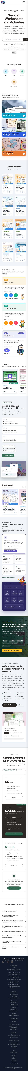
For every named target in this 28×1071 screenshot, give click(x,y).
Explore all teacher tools (8, 577)
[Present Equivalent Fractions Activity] (7, 192)
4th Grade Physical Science (14, 1044)
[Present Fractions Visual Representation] (20, 192)
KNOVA (14, 1013)
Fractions (12, 44)
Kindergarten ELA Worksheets (14, 979)
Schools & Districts (14, 1063)
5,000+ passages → (21, 705)
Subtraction (12, 640)
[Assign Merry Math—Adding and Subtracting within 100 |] (14, 512)
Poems (14, 52)
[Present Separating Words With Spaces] (7, 237)
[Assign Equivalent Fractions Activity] (9, 192)
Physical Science (14, 1034)
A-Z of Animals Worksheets (14, 998)
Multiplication (20, 640)
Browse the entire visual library (12, 650)
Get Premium (14, 834)
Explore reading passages (8, 705)
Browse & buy (14, 865)
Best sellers (11, 169)
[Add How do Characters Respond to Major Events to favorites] (25, 220)
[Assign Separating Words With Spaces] (9, 237)
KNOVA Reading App (14, 1015)
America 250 (14, 1048)
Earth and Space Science (14, 1035)
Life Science (14, 1032)
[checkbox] (11, 192)
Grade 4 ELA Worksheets (14, 986)
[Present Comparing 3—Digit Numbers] (7, 214)
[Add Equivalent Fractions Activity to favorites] (12, 175)
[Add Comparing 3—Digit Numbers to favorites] (12, 197)
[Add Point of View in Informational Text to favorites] (16, 370)
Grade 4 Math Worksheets (14, 976)
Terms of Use (14, 1058)
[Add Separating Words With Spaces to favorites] (12, 220)
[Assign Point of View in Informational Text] (14, 391)
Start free (14, 797)
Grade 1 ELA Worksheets (14, 981)
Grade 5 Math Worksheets (14, 977)
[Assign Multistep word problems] (9, 260)
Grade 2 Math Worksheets (14, 972)
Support (14, 1057)
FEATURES (14, 1046)
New (18, 169)
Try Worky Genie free (10, 550)
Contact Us (14, 1062)
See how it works (8, 455)
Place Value (21, 49)
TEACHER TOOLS (14, 1018)
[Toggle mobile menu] (24, 2)
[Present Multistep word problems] (7, 260)
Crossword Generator (14, 1026)
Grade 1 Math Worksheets (14, 971)
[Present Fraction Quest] (20, 260)
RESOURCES (14, 1027)
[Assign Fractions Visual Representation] (22, 192)
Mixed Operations (13, 643)
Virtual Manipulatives (14, 1020)
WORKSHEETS (14, 965)
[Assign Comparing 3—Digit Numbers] (9, 214)
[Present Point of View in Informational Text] (12, 391)
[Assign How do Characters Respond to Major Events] (22, 237)
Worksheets (14, 1002)
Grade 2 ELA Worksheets (14, 982)
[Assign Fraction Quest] (22, 260)
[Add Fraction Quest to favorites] (25, 243)
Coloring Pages (14, 996)
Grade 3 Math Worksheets (14, 974)
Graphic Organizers (14, 47)
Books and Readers (14, 1005)
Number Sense (6, 645)
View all (24, 366)
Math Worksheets (14, 993)
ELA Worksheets (14, 994)
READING (14, 1007)
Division (5, 643)
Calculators (14, 1021)
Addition (5, 640)
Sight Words (21, 44)
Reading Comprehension (10, 49)
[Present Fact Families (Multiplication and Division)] (20, 214)
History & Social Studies (14, 1040)
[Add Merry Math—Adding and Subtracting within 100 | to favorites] (16, 490)
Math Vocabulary (14, 1029)
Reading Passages (14, 1004)
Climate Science (14, 1037)
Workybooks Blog (14, 1052)
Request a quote (13, 888)
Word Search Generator (14, 1024)
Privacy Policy (14, 1060)
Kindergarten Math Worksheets (14, 969)
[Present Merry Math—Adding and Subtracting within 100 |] (12, 512)
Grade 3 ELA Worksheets (14, 984)
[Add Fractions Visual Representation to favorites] (25, 175)
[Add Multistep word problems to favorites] (12, 243)
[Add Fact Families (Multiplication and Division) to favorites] (25, 197)
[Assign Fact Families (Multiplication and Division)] (22, 214)
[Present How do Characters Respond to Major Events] (20, 237)
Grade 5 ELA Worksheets (14, 987)
